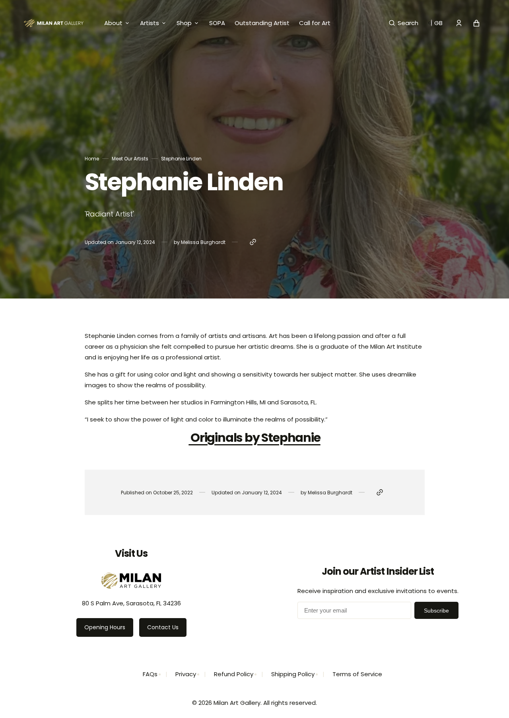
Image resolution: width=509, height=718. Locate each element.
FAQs (150, 674)
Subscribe (436, 610)
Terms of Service (357, 674)
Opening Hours (104, 627)
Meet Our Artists (130, 158)
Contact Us (163, 627)
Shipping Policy (293, 674)
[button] (403, 23)
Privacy (185, 674)
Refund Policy (233, 674)
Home (92, 158)
